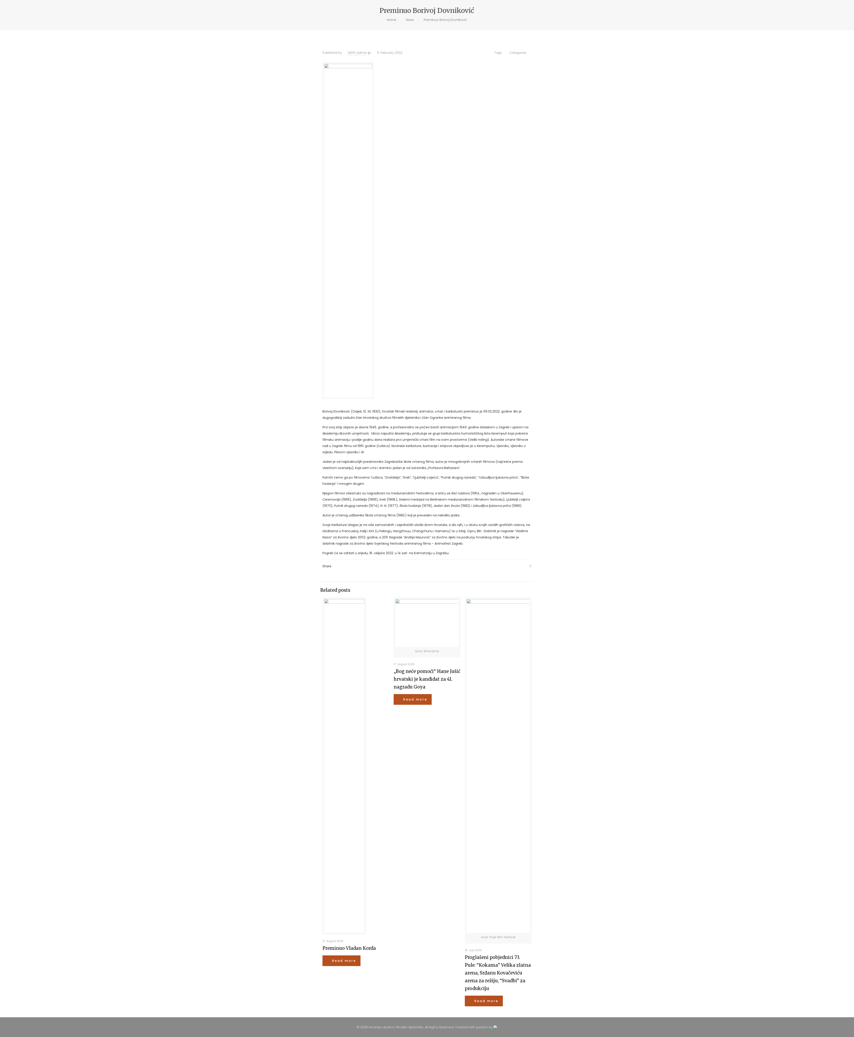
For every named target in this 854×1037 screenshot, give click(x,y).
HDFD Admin (357, 52)
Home (391, 20)
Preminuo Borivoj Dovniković (445, 20)
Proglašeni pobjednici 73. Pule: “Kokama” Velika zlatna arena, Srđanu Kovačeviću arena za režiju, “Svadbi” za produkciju (498, 972)
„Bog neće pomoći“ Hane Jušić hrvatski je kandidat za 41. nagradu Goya (427, 679)
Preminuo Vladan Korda (349, 948)
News (410, 20)
